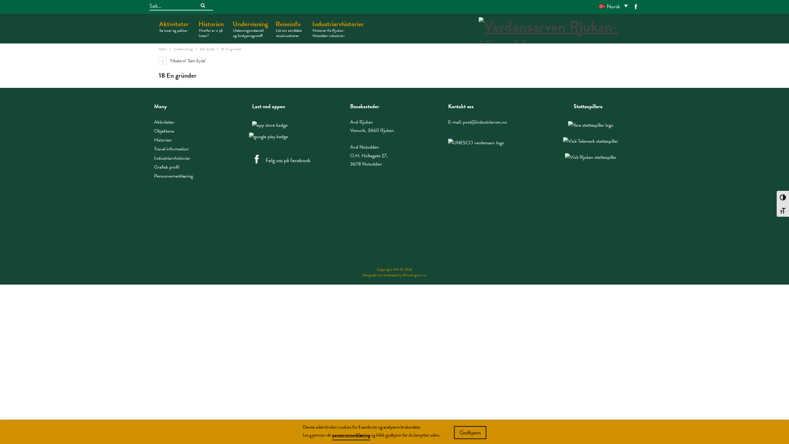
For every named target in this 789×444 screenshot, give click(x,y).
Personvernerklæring (173, 176)
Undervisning (250, 29)
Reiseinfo (289, 29)
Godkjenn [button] (470, 432)
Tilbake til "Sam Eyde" (187, 61)
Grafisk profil (166, 167)
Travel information (171, 149)
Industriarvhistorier (338, 29)
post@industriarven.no (485, 122)
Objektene (164, 131)
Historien (211, 29)
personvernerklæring (351, 435)
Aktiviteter (174, 26)
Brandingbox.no (415, 275)
